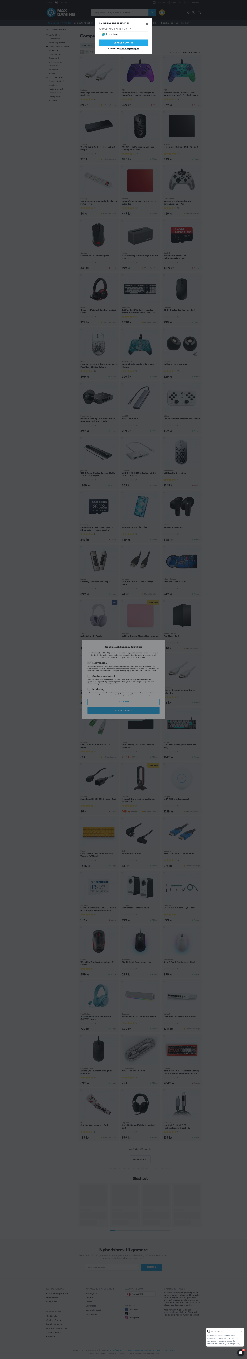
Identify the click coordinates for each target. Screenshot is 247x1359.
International (112, 34)
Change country (123, 43)
